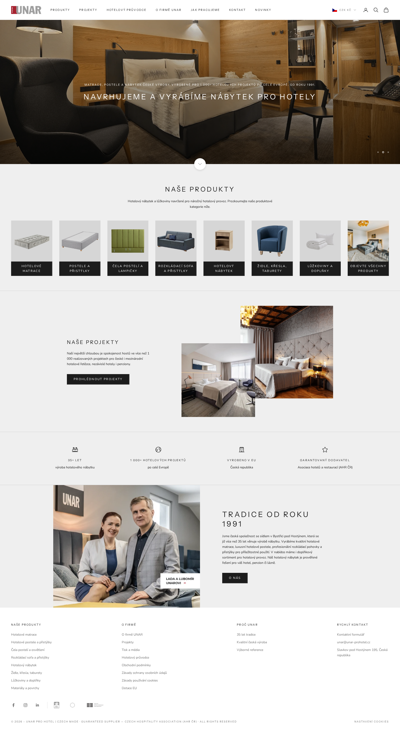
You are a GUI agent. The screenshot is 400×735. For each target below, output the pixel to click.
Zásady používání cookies (140, 680)
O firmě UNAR (168, 10)
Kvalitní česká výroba (252, 642)
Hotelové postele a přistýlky (31, 642)
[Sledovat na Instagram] (25, 705)
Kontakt (237, 10)
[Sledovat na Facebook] (13, 705)
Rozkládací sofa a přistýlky (176, 268)
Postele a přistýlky (79, 268)
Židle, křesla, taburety (272, 268)
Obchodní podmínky (136, 665)
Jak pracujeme (205, 10)
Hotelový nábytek (224, 268)
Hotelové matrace (32, 268)
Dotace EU (129, 688)
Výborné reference (250, 650)
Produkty (60, 10)
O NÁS (235, 578)
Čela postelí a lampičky (127, 268)
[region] (200, 92)
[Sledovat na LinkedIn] (37, 705)
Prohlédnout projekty (98, 379)
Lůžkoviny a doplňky (320, 268)
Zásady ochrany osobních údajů (144, 673)
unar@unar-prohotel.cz (353, 642)
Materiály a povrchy (25, 688)
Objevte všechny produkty (368, 268)
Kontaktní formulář (350, 634)
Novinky (263, 10)
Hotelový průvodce (127, 10)
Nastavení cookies (371, 721)
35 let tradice (246, 634)
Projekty (88, 10)
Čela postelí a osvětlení (27, 650)
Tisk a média (131, 650)
